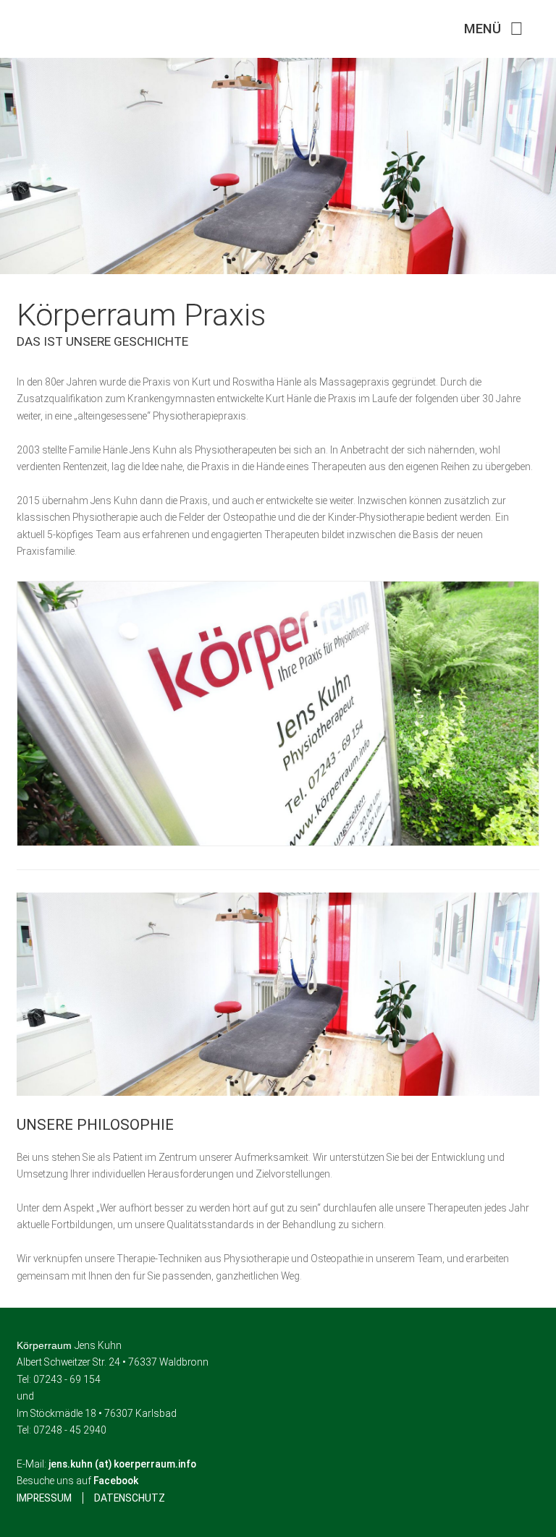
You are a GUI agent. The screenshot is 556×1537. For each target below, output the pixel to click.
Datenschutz (129, 1498)
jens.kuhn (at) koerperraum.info (122, 1464)
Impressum (44, 1498)
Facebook (115, 1480)
